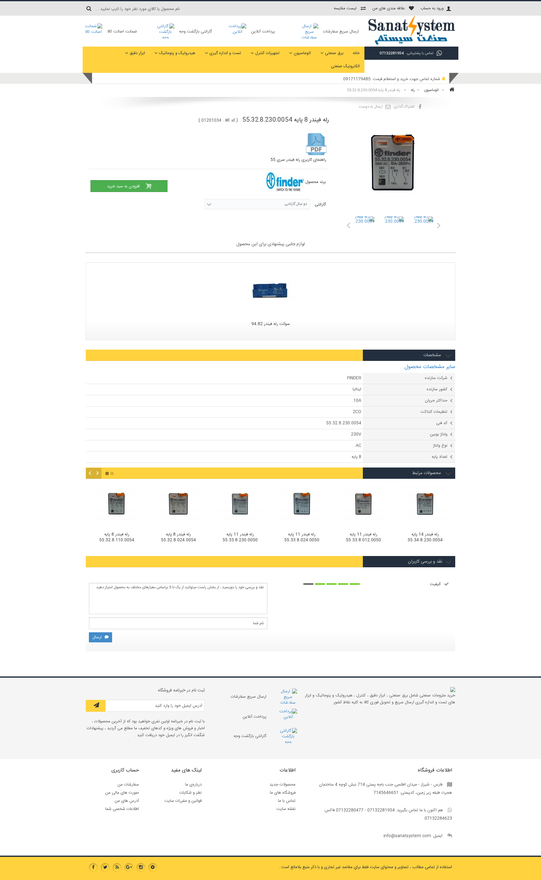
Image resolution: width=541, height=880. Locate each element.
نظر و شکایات (190, 792)
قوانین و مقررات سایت (183, 800)
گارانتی (319, 204)
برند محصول (315, 182)
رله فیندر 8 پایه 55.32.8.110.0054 (116, 538)
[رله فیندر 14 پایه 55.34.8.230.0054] (425, 505)
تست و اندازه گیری (225, 53)
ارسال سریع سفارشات (341, 31)
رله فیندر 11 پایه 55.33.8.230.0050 (240, 538)
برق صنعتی (334, 53)
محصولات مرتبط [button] (427, 473)
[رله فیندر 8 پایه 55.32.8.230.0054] (364, 226)
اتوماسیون (302, 53)
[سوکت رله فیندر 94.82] (270, 292)
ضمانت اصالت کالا (122, 31)
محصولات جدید (283, 784)
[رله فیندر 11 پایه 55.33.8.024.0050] (301, 505)
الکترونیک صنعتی (345, 66)
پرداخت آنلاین (263, 31)
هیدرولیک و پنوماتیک (177, 53)
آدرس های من (127, 800)
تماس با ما (287, 800)
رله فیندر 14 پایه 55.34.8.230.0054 (425, 538)
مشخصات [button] (432, 355)
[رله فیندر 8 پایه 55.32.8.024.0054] (178, 505)
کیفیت (435, 584)
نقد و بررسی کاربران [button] (425, 561)
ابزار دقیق (137, 53)
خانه (356, 53)
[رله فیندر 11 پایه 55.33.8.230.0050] (240, 505)
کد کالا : (229, 120)
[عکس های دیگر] (348, 224)
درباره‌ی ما (193, 784)
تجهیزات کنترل (267, 53)
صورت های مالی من (122, 792)
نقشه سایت (286, 809)
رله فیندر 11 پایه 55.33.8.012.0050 (363, 538)
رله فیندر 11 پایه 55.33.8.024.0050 (301, 538)
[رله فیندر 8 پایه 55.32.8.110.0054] (116, 505)
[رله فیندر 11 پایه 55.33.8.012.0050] (363, 505)
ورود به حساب (432, 8)
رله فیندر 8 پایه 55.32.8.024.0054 (178, 538)
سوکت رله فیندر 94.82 (270, 324)
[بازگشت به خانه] (451, 90)
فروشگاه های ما (283, 792)
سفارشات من (128, 784)
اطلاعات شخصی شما (122, 809)
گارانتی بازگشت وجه (195, 31)
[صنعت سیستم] (411, 43)
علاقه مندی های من (388, 8)
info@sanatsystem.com (407, 835)
